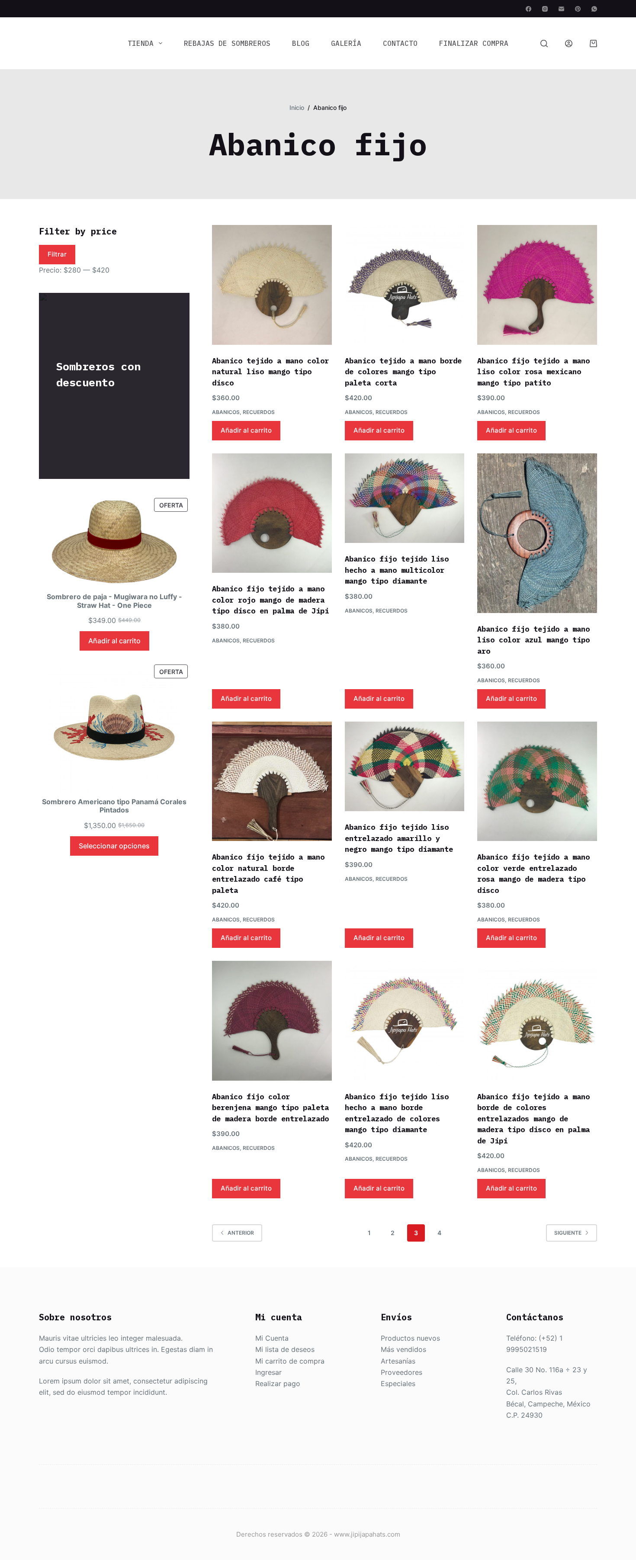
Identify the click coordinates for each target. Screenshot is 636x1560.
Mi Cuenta (272, 1338)
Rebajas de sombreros (227, 43)
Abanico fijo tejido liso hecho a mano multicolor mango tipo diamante (397, 570)
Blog (300, 43)
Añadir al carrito (246, 430)
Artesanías (398, 1361)
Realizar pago (277, 1383)
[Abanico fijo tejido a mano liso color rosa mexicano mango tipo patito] (537, 285)
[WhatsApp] (594, 9)
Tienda (141, 43)
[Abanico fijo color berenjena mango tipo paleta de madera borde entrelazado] (272, 1021)
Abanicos (226, 412)
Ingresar (268, 1372)
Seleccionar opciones (114, 845)
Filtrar (57, 254)
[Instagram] (545, 9)
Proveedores (401, 1372)
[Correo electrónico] (561, 9)
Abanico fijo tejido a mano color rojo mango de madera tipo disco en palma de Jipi (270, 600)
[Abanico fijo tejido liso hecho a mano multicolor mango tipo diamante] (405, 498)
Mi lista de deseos (285, 1349)
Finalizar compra (473, 43)
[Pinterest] (578, 9)
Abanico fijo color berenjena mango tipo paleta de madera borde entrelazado (270, 1107)
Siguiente (567, 1232)
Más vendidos (403, 1349)
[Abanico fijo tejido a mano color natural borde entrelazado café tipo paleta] (272, 781)
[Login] (568, 43)
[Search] (544, 43)
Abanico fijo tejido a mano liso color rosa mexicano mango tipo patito (533, 372)
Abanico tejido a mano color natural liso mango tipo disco (270, 372)
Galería (346, 43)
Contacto (400, 43)
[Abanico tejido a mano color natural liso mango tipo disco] (272, 285)
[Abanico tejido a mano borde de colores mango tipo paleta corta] (405, 285)
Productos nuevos (410, 1338)
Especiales (398, 1383)
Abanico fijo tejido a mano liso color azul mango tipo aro (533, 640)
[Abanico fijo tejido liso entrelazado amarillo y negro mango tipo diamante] (405, 767)
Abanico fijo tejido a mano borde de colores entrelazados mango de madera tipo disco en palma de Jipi (533, 1119)
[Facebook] (528, 9)
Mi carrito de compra (289, 1361)
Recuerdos (259, 412)
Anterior (241, 1232)
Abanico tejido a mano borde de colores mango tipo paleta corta (403, 372)
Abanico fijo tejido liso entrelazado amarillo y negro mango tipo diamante (399, 838)
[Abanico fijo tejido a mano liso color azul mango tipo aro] (537, 533)
